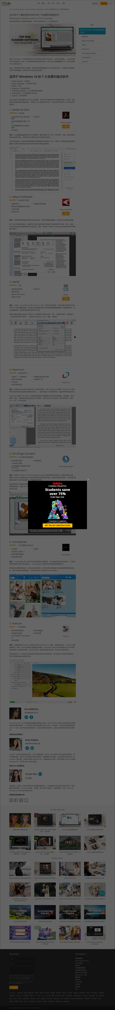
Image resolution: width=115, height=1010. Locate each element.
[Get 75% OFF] (57, 505)
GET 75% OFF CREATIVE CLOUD (57, 525)
